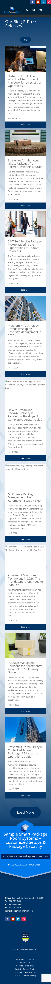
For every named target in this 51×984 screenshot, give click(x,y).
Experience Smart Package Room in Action (25, 856)
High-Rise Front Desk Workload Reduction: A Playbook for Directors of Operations (24, 81)
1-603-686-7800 (14, 904)
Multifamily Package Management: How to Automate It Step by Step (24, 497)
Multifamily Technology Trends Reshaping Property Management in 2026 (24, 330)
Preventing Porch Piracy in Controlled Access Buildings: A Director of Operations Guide (25, 752)
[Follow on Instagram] (49, 2)
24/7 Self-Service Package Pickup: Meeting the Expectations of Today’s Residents (25, 246)
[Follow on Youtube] (38, 2)
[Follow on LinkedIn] (43, 2)
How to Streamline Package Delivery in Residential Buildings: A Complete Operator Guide (25, 414)
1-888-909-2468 (14, 901)
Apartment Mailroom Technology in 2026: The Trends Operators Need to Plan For (25, 580)
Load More (25, 812)
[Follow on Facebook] (32, 2)
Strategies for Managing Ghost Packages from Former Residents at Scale (25, 163)
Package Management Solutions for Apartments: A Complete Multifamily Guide (25, 667)
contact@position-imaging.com (19, 911)
